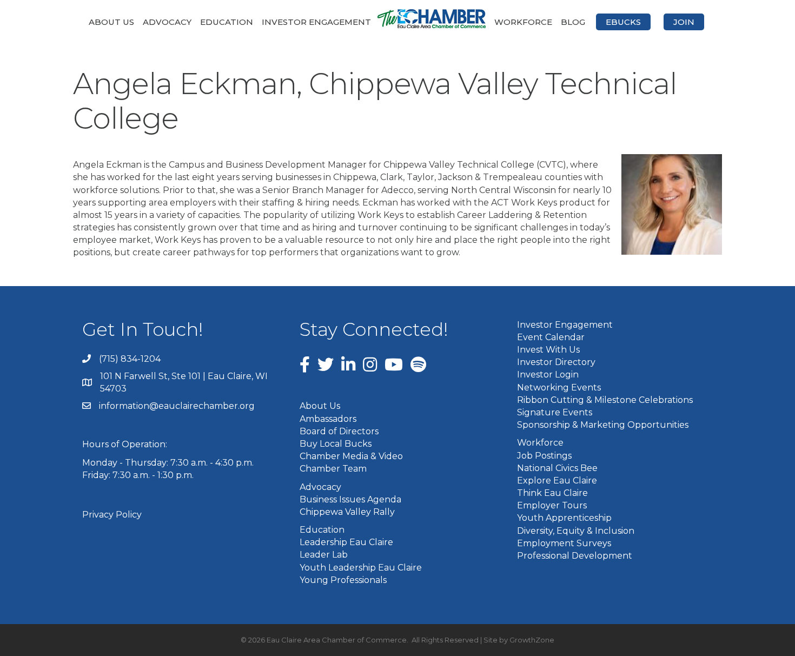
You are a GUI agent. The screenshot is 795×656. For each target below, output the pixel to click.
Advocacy (167, 22)
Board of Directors (339, 431)
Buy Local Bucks (336, 444)
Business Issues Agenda (350, 499)
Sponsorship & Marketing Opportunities (602, 425)
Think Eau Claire (552, 493)
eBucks (623, 22)
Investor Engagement (316, 22)
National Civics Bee (557, 468)
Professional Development (574, 556)
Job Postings (544, 455)
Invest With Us (548, 349)
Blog (573, 22)
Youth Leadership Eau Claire (361, 567)
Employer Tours (552, 505)
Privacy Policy (112, 514)
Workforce (523, 22)
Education (226, 22)
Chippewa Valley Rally (347, 512)
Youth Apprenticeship (564, 518)
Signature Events (554, 412)
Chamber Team (333, 468)
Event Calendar (551, 337)
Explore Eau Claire (557, 480)
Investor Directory (556, 362)
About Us (111, 22)
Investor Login (548, 374)
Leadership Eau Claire (346, 542)
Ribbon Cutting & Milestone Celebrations (605, 400)
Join (683, 22)
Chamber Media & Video (351, 456)
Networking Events (559, 387)
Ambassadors (328, 419)
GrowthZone (531, 639)
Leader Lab (324, 554)
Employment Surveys (564, 543)
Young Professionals (343, 580)
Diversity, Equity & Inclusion (575, 531)
